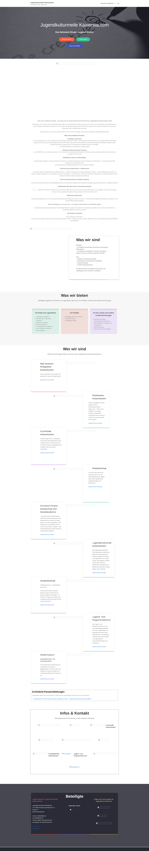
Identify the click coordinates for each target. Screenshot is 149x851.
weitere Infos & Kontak (46, 605)
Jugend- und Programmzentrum (80, 755)
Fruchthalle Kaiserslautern (111, 726)
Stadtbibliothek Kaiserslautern (54, 755)
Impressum (35, 826)
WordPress (46, 849)
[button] (66, 39)
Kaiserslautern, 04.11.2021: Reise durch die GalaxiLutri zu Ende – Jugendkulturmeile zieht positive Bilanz (62, 699)
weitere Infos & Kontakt (47, 380)
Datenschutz (36, 828)
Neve (31, 849)
